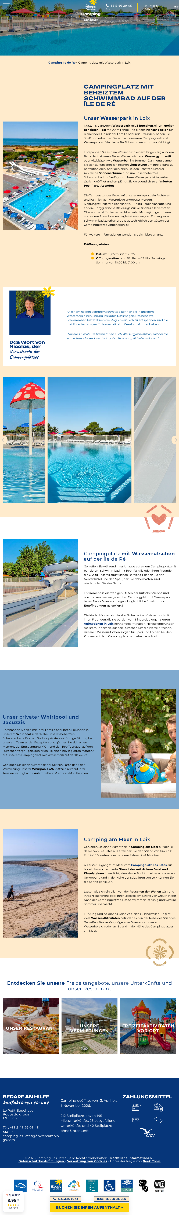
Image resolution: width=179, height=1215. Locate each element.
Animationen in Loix (99, 623)
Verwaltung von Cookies (87, 1161)
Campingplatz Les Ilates (149, 865)
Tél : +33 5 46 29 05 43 (21, 1127)
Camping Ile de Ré (62, 62)
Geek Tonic (152, 1161)
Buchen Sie (151, 7)
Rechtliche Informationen (131, 1158)
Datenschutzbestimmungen (42, 1161)
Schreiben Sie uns (113, 1199)
